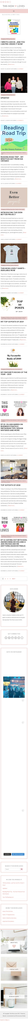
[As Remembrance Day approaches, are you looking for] (14, 731)
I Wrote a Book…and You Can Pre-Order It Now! (13, 43)
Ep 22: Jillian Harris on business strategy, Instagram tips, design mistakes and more (12, 427)
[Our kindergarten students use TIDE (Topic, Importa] (14, 841)
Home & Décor (18, 318)
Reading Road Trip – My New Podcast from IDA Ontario (12, 159)
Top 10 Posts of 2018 (10, 485)
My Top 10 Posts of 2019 (12, 322)
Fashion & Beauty (14, 265)
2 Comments (20, 120)
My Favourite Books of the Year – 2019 (14, 373)
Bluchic (4, 1016)
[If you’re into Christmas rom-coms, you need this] (14, 665)
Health (22, 209)
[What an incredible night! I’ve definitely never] (14, 687)
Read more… (12, 64)
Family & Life (18, 209)
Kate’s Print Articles (8, 911)
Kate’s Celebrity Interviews (9, 918)
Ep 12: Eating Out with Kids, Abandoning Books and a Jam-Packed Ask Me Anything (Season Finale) (14, 543)
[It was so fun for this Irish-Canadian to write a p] (14, 819)
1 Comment (21, 344)
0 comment (20, 68)
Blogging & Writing (5, 39)
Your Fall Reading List (8, 897)
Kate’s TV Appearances (8, 914)
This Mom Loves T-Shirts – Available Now (13, 269)
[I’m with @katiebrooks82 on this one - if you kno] (14, 775)
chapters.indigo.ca (5, 1019)
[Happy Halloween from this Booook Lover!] (14, 797)
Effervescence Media (20, 1016)
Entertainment (18, 152)
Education (12, 39)
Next (13, 578)
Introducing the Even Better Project (11, 213)
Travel (23, 318)
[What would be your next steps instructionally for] (14, 753)
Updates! (5, 98)
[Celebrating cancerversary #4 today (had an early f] (14, 709)
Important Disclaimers (8, 921)
